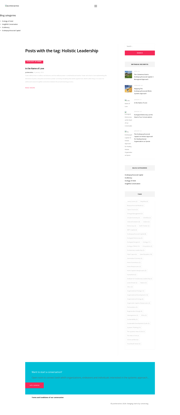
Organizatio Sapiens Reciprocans (138, 303)
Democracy (131, 226)
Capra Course (132, 209)
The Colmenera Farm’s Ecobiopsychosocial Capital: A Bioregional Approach (144, 76)
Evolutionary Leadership (135, 250)
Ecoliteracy (5, 27)
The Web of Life (133, 336)
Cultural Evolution (133, 222)
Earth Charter (144, 226)
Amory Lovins (132, 201)
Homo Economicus (133, 262)
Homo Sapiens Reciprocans (136, 270)
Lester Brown (132, 283)
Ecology (146, 242)
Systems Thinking (134, 327)
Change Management (134, 214)
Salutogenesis (132, 315)
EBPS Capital (132, 230)
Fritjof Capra (132, 254)
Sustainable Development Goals (138, 323)
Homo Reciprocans (134, 266)
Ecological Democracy (134, 238)
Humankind (131, 275)
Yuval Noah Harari (133, 344)
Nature (143, 283)
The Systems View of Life (136, 331)
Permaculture (132, 307)
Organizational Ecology (135, 299)
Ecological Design (133, 242)
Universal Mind (132, 340)
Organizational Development (137, 295)
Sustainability (132, 319)
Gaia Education (146, 254)
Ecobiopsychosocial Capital (11, 30)
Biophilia (144, 201)
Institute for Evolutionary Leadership (139, 279)
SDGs (143, 315)
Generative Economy (134, 258)
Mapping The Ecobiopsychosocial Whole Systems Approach (143, 91)
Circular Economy (133, 218)
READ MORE (30, 88)
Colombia (147, 218)
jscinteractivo (29, 72)
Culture (146, 222)
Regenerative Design (134, 311)
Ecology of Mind (133, 246)
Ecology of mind (7, 21)
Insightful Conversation (10, 24)
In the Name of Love (34, 68)
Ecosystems (147, 246)
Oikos (129, 287)
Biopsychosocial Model (135, 205)
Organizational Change (135, 291)
